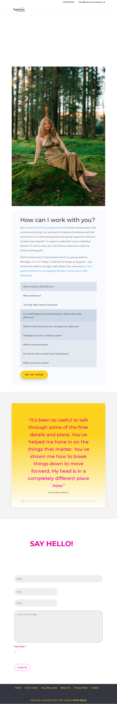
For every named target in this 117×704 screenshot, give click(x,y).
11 (45, 501)
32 (96, 501)
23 (74, 501)
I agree (21, 652)
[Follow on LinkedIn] (31, 680)
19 (64, 501)
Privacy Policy (80, 687)
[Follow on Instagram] (23, 680)
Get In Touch (31, 687)
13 (50, 501)
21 (69, 501)
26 (81, 501)
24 (76, 501)
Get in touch (34, 374)
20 (66, 501)
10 (42, 501)
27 (83, 501)
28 (86, 501)
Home (18, 687)
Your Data (20, 646)
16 (57, 501)
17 (59, 501)
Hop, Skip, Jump (49, 687)
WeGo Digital (80, 700)
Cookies (95, 687)
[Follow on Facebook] (16, 680)
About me (65, 687)
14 (52, 501)
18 (62, 501)
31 (93, 501)
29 (88, 501)
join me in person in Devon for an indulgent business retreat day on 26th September (56, 271)
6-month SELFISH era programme (42, 227)
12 (47, 501)
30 (91, 501)
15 (54, 501)
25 (79, 501)
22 (71, 501)
